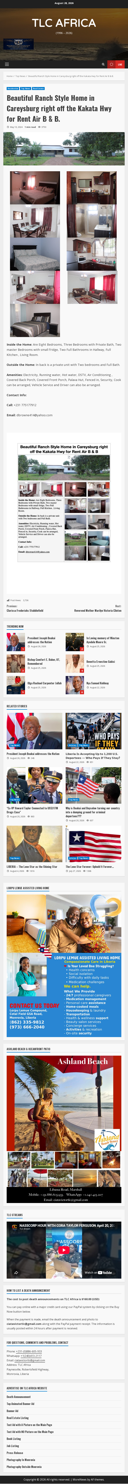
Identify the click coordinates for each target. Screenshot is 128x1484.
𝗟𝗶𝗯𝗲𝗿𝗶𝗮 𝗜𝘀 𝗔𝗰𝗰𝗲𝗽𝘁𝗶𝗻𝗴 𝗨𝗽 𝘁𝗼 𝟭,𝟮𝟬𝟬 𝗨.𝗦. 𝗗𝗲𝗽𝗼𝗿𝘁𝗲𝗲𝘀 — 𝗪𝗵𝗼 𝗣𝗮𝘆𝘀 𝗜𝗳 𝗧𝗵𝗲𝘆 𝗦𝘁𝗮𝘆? (93, 756)
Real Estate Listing (18, 1418)
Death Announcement (19, 1397)
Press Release (15, 1453)
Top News (25, 88)
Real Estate (38, 88)
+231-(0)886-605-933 (29, 1351)
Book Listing (14, 1439)
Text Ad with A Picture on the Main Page (29, 1425)
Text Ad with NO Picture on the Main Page (30, 1432)
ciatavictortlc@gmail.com (29, 1360)
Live (120, 64)
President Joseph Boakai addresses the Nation (16, 642)
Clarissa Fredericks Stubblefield (25, 608)
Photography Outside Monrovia (24, 1467)
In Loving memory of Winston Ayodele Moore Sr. (75, 642)
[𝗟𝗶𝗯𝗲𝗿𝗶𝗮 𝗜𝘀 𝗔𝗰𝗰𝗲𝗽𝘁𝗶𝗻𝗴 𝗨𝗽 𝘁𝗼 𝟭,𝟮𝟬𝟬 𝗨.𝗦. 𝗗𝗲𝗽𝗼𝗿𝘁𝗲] (93, 731)
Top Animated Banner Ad (20, 1404)
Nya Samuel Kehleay (75, 685)
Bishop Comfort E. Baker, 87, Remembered (16, 663)
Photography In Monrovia (21, 1460)
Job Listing (13, 1446)
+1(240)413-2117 (31, 1356)
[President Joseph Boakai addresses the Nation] (34, 731)
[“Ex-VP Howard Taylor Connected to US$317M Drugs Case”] (34, 785)
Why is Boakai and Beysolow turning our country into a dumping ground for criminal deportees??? (93, 812)
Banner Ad (12, 1411)
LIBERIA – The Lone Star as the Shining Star (32, 867)
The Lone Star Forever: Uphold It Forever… (90, 867)
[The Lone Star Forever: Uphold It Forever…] (93, 844)
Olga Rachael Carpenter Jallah (16, 685)
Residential (13, 88)
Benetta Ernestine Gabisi (75, 663)
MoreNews (79, 1479)
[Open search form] (103, 64)
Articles (72, 745)
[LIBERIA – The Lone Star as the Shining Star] (34, 844)
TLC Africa (64, 23)
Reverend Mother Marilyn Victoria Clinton (97, 608)
